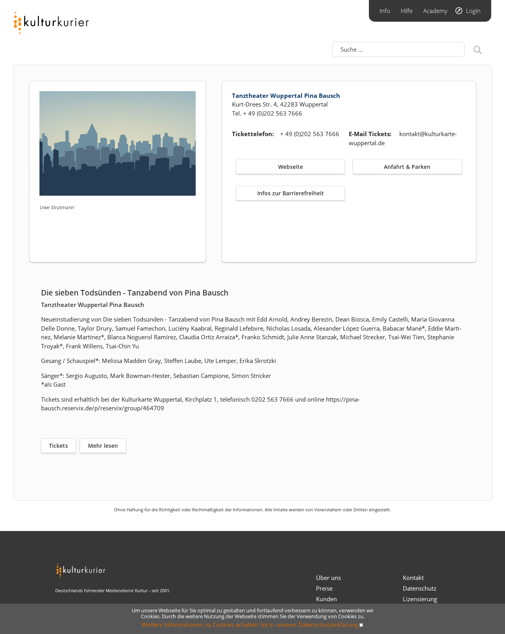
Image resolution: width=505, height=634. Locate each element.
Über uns (328, 578)
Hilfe (407, 11)
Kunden (326, 599)
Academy (435, 11)
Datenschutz (419, 588)
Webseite (290, 166)
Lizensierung (420, 599)
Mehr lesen (103, 445)
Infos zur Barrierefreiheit (290, 193)
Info (385, 11)
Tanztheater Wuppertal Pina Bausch (286, 95)
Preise (324, 588)
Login (473, 11)
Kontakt (413, 578)
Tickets (58, 445)
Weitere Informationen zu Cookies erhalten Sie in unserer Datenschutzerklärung (250, 624)
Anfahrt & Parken (407, 166)
